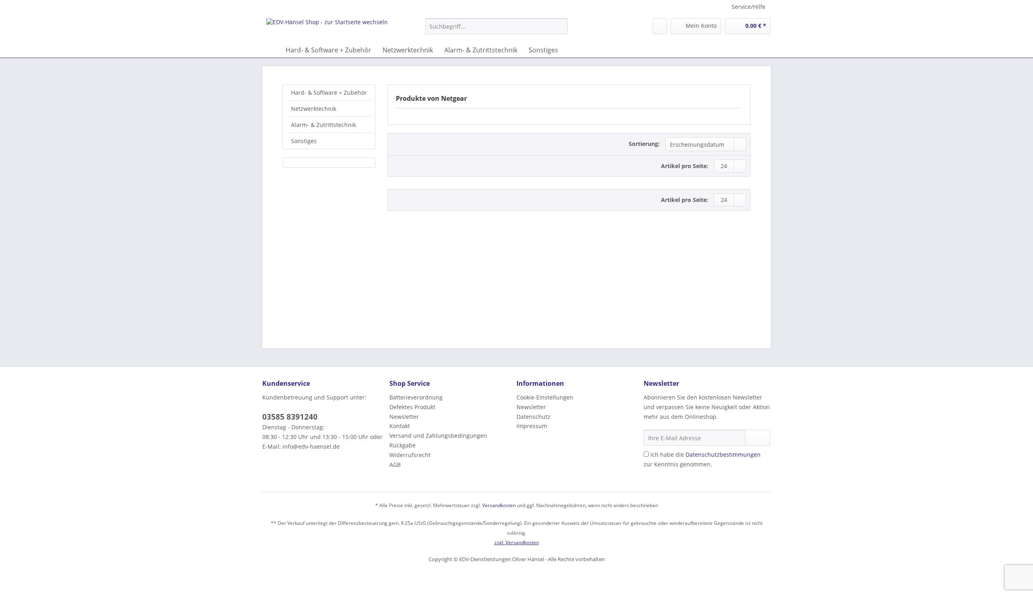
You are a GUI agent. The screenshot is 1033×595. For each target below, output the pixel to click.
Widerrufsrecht (410, 455)
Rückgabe (402, 445)
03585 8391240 (290, 417)
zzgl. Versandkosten (516, 542)
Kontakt (399, 426)
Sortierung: (644, 144)
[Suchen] (560, 26)
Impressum (531, 426)
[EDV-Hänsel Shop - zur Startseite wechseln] (327, 28)
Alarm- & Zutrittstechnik (323, 125)
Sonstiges (304, 141)
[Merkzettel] (659, 26)
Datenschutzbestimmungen (723, 454)
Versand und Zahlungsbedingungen (438, 435)
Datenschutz (533, 416)
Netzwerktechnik (313, 108)
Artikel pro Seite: (684, 166)
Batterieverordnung (416, 397)
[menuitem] (496, 30)
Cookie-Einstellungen (544, 397)
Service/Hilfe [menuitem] (748, 6)
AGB (395, 464)
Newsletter (404, 416)
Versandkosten (499, 505)
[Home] (270, 50)
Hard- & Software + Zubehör (329, 92)
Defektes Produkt (412, 407)
